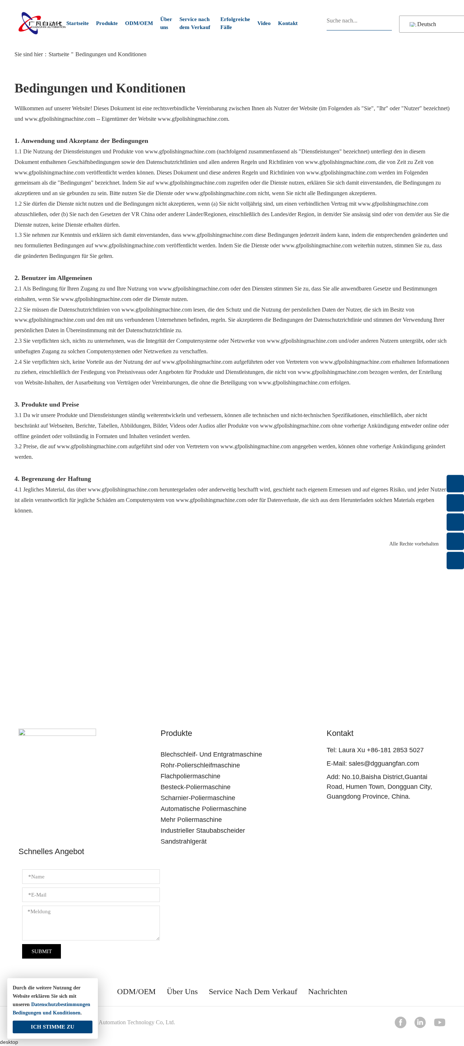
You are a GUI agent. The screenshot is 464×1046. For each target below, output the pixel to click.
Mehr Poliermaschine (191, 819)
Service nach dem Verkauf (194, 23)
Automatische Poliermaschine (203, 808)
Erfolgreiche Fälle (235, 23)
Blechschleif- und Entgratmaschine (211, 754)
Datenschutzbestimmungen (60, 1004)
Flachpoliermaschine (190, 776)
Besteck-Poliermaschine (196, 787)
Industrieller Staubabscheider (203, 830)
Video (264, 23)
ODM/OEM (139, 23)
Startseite (77, 23)
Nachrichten (327, 991)
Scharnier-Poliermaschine (198, 798)
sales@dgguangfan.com (384, 763)
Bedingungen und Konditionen (46, 1013)
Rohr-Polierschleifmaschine (200, 765)
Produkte (107, 23)
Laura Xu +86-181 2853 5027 (381, 750)
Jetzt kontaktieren (232, 666)
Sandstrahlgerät (184, 841)
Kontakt (288, 23)
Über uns (166, 23)
